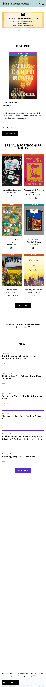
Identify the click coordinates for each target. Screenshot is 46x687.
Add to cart (10, 133)
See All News (23, 470)
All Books (23, 306)
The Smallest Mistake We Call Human (34, 240)
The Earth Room (9, 102)
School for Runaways (12, 190)
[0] (39, 4)
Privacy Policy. (35, 677)
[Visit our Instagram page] (17, 327)
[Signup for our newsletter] (25, 327)
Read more (5, 363)
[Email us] (28, 327)
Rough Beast (12, 289)
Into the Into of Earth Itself (12, 240)
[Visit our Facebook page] (21, 327)
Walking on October (34, 289)
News (23, 344)
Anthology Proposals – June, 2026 (18, 457)
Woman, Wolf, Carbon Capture (34, 191)
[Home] (15, 3)
